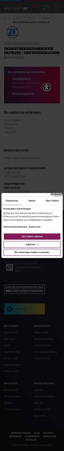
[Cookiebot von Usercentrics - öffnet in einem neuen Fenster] (48, 194)
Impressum (35, 227)
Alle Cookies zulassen (32, 236)
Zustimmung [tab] (11, 201)
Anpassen (30, 244)
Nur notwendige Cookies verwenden (32, 252)
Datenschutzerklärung (15, 227)
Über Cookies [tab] (52, 201)
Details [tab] (32, 201)
